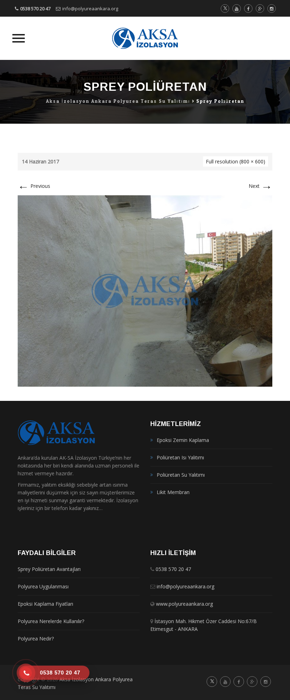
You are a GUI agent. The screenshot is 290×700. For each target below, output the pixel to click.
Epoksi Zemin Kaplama (183, 440)
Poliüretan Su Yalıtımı (181, 474)
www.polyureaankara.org (184, 603)
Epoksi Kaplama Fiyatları (45, 603)
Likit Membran (173, 492)
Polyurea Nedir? (36, 638)
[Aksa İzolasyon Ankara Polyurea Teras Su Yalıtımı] (145, 38)
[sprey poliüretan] (145, 290)
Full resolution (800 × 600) (235, 161)
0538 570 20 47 (35, 8)
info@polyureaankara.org (90, 8)
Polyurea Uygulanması (43, 586)
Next (260, 186)
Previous (34, 186)
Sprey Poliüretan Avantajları (49, 569)
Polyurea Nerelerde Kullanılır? (51, 621)
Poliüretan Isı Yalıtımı (180, 457)
